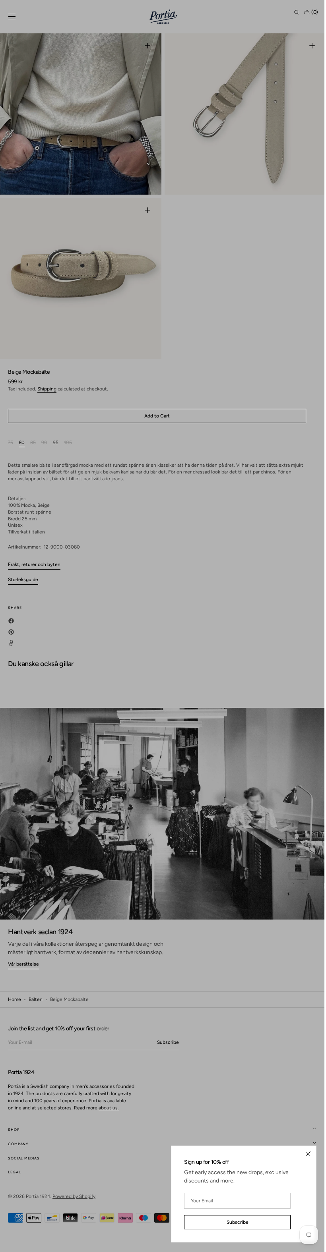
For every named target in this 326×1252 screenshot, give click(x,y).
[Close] (302, 1154)
